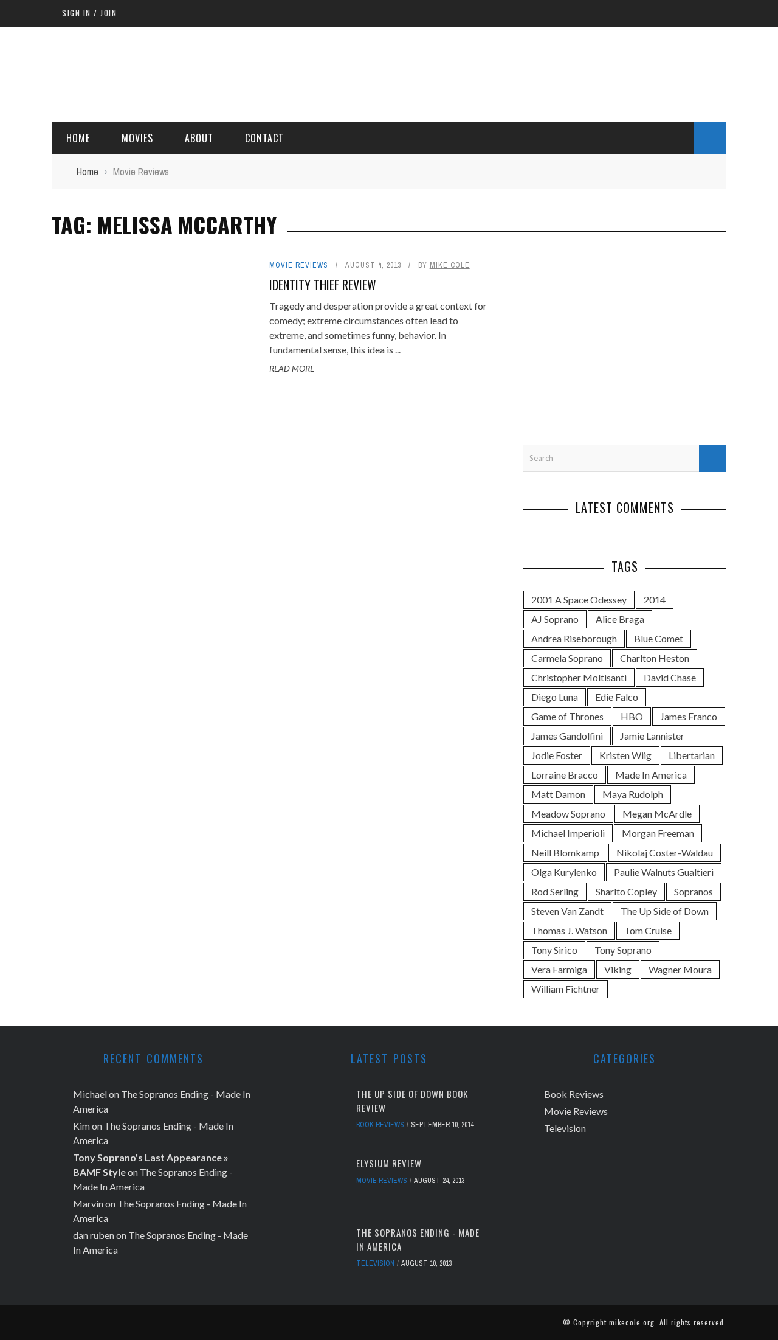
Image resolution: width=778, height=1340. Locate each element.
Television (375, 1263)
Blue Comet (658, 638)
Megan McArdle (657, 813)
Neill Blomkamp (565, 852)
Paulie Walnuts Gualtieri (664, 872)
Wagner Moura (680, 969)
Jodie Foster (556, 755)
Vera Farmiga (559, 969)
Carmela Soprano (567, 658)
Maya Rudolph (632, 794)
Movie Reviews (298, 265)
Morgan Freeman (658, 833)
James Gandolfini (567, 735)
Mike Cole (450, 265)
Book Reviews (380, 1125)
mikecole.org (632, 1322)
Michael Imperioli (568, 833)
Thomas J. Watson (569, 930)
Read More (291, 368)
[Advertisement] (505, 72)
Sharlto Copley (626, 891)
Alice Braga (620, 619)
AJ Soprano (555, 619)
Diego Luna (554, 697)
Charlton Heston (654, 658)
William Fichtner (565, 989)
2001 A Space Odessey (579, 599)
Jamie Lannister (652, 735)
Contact (264, 138)
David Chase (670, 677)
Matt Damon (558, 794)
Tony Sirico (554, 950)
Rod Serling (555, 891)
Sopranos (693, 891)
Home (78, 138)
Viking (618, 969)
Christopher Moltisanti (579, 677)
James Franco (688, 716)
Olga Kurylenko (564, 872)
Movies (137, 138)
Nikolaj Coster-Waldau (664, 852)
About (199, 138)
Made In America (651, 774)
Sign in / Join (89, 13)
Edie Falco (616, 697)
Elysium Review (389, 1163)
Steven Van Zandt (567, 911)
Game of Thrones (567, 716)
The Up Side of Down (665, 911)
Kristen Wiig (625, 755)
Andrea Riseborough (574, 638)
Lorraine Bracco (564, 774)
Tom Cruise (648, 930)
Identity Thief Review (322, 285)
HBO (632, 716)
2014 (655, 599)
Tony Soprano (623, 950)
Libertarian (692, 755)
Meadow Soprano (568, 813)
